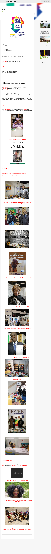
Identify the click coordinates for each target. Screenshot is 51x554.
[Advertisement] (17, 545)
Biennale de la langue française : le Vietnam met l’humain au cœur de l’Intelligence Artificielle (44, 57)
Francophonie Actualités (9, 1)
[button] (2, 11)
